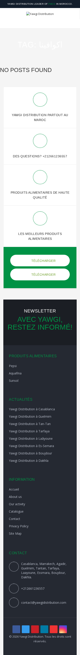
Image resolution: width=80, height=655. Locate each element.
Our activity (17, 504)
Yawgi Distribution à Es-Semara (31, 446)
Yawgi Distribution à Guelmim (30, 416)
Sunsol (13, 380)
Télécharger (43, 261)
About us (15, 497)
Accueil (14, 489)
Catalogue (16, 511)
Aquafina (15, 373)
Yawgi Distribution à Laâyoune (31, 438)
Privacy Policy (18, 526)
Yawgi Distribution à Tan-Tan (30, 424)
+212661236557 (55, 156)
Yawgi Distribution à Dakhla (28, 460)
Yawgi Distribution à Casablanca (32, 409)
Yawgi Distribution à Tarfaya (29, 431)
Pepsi (13, 366)
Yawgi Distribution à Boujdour (30, 453)
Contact (14, 519)
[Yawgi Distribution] (40, 13)
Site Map (15, 533)
